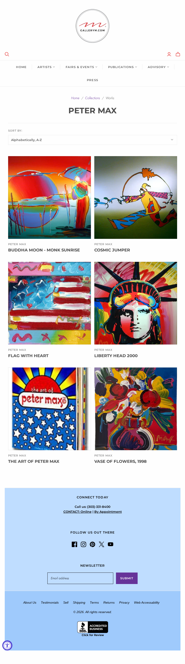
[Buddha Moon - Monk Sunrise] (49, 197)
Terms (94, 602)
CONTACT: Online (77, 512)
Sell (65, 602)
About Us (29, 602)
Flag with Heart (28, 355)
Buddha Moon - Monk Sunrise (44, 250)
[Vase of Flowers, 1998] (135, 408)
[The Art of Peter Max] (49, 408)
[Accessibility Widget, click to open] (7, 645)
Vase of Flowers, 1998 (120, 461)
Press (92, 80)
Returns (109, 602)
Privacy (124, 602)
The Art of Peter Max (33, 461)
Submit (126, 578)
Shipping (79, 602)
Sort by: (15, 130)
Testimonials (50, 602)
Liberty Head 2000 (116, 355)
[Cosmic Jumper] (135, 197)
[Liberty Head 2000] (135, 303)
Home (21, 67)
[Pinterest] (92, 544)
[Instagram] (83, 544)
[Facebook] (74, 544)
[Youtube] (110, 544)
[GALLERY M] (92, 26)
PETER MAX (103, 455)
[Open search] (7, 54)
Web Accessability (147, 602)
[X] (101, 544)
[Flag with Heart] (49, 303)
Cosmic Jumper (112, 250)
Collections (92, 98)
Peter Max (17, 244)
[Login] (169, 54)
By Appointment (108, 512)
